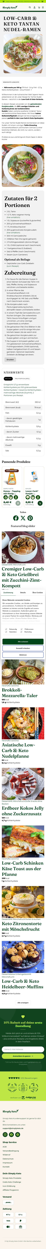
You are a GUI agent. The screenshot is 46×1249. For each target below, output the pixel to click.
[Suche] (30, 7)
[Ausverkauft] (18, 503)
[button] (43, 7)
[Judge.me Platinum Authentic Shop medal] (12, 1087)
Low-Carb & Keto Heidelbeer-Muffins (22, 983)
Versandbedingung (11, 1151)
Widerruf (6, 1155)
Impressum (8, 1163)
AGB (4, 1147)
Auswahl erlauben (23, 648)
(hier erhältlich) (13, 217)
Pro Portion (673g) (22, 378)
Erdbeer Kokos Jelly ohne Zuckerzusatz (23, 810)
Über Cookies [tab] (37, 592)
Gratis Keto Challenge (12, 1182)
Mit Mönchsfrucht (18, 565)
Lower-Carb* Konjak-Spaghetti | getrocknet (32, 492)
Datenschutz (8, 1159)
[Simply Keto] (10, 7)
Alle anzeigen (23, 1003)
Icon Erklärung (9, 1186)
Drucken (10, 360)
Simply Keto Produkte (12, 1178)
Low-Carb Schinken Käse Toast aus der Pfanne (22, 868)
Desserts (6, 565)
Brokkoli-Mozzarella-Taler (20, 692)
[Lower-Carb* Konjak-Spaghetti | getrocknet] (34, 476)
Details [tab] (23, 592)
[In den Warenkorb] (40, 503)
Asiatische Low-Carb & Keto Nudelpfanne (18, 750)
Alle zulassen (23, 642)
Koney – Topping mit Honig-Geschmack (11, 492)
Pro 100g (8, 378)
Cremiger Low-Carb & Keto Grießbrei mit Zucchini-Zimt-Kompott (23, 577)
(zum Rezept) (13, 266)
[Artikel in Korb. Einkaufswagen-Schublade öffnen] (39, 7)
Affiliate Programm (11, 1190)
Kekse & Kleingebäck (19, 974)
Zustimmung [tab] (8, 592)
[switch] (21, 629)
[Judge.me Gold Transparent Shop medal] (33, 1087)
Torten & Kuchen (33, 919)
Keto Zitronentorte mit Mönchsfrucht (22, 926)
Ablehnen (23, 655)
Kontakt (6, 1167)
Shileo (28, 488)
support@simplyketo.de (13, 1128)
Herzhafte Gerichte (10, 686)
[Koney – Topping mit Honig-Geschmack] (11, 476)
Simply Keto (8, 488)
